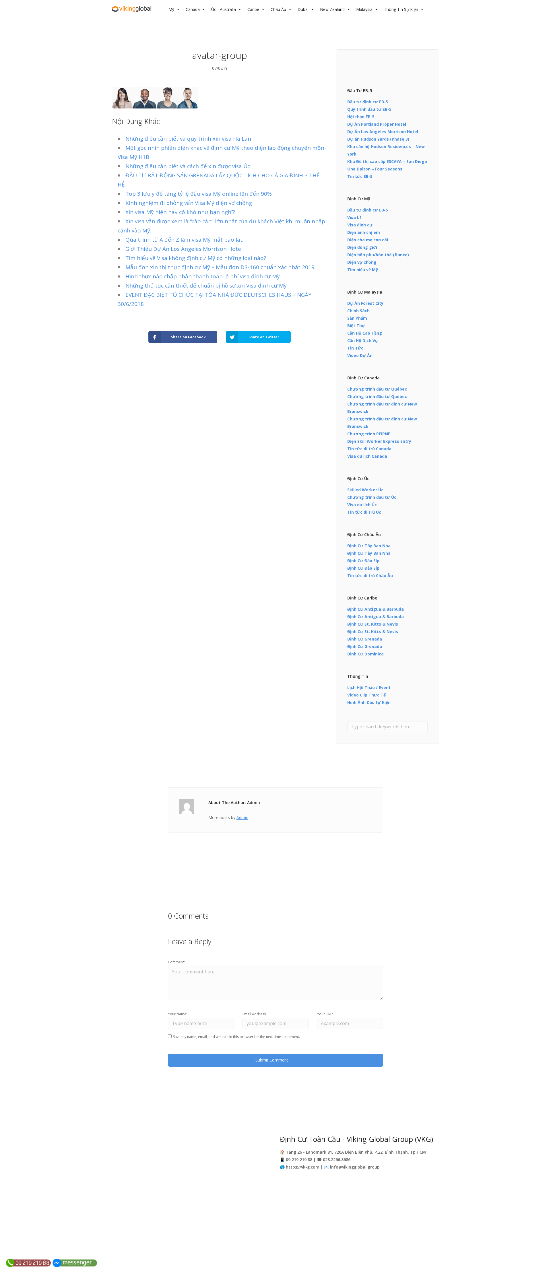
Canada (193, 9)
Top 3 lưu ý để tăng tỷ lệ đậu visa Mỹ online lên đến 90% (198, 193)
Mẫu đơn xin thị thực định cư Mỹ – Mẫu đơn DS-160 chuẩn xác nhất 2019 (220, 267)
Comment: (176, 962)
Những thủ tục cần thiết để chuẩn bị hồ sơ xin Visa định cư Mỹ (206, 285)
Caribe (253, 9)
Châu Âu (278, 9)
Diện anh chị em (363, 232)
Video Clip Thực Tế (366, 695)
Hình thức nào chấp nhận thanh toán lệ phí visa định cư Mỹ (202, 276)
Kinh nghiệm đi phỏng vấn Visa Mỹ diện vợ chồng (188, 203)
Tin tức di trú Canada (369, 448)
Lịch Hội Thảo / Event (369, 687)
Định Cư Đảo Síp (363, 560)
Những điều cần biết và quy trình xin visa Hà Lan (188, 138)
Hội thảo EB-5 (361, 116)
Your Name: (177, 1014)
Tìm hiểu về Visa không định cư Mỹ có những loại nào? (195, 258)
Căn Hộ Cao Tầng (364, 333)
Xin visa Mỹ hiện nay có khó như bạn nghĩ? (180, 212)
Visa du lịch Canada (367, 456)
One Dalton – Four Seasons (374, 169)
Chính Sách (358, 310)
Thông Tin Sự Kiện (401, 9)
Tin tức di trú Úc (364, 512)
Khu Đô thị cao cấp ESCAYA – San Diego (387, 161)
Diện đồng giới (362, 247)
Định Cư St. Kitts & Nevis (372, 624)
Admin (242, 817)
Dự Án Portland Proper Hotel (376, 124)
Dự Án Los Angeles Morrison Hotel (382, 131)
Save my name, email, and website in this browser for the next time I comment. (236, 1036)
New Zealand (332, 9)
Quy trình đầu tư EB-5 (369, 109)
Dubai (303, 9)
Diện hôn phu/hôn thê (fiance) (378, 254)
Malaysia (364, 9)
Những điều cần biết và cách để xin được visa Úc (187, 166)
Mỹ (171, 9)
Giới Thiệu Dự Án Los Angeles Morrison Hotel (183, 249)
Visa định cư (359, 225)
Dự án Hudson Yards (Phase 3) (378, 139)
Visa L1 (354, 217)
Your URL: (325, 1014)
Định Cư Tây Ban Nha (369, 545)
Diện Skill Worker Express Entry (379, 441)
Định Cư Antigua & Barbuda (375, 609)
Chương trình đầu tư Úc (371, 497)
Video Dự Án (359, 355)
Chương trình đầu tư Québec (377, 389)
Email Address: (254, 1014)
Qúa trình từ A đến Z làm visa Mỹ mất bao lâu (184, 239)
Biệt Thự (356, 325)
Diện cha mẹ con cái (367, 239)
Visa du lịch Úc (362, 504)
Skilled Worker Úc (365, 489)
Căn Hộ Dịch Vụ (362, 340)
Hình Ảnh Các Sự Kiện (369, 702)
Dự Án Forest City (365, 303)
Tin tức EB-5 (359, 176)
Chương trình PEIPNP (369, 433)
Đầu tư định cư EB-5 (367, 101)
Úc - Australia (223, 9)
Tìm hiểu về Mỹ (362, 269)
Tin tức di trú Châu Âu (370, 575)
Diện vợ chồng (362, 262)
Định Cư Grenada (364, 639)
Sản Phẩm (357, 318)
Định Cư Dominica (365, 654)
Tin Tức (355, 348)
